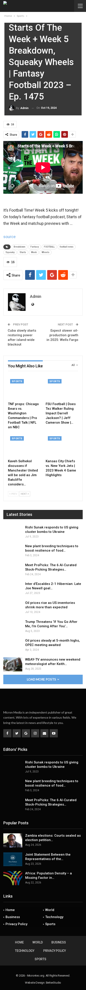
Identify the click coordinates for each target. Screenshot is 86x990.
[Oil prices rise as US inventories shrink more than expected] (12, 608)
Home (10, 910)
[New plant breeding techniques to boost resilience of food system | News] (12, 551)
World (49, 910)
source (9, 236)
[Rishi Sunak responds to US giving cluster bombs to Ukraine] (12, 532)
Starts (23, 252)
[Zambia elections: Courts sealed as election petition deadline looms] (12, 840)
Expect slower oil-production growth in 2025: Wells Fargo (62, 335)
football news (66, 247)
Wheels (45, 252)
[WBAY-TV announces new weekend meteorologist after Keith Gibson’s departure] (12, 664)
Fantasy (34, 247)
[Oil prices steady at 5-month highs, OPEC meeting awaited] (12, 645)
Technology (54, 917)
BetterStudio (53, 982)
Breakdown (19, 247)
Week (34, 252)
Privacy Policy (16, 924)
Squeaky (10, 252)
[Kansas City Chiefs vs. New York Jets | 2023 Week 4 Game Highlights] (62, 445)
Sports (17, 381)
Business (13, 917)
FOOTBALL (49, 247)
